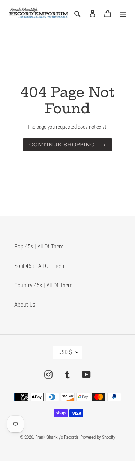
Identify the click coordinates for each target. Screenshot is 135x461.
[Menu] (122, 13)
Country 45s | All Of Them (43, 285)
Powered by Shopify (97, 437)
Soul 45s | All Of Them (39, 266)
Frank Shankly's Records (57, 437)
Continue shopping (62, 144)
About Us (24, 304)
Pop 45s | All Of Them (38, 246)
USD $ (65, 352)
